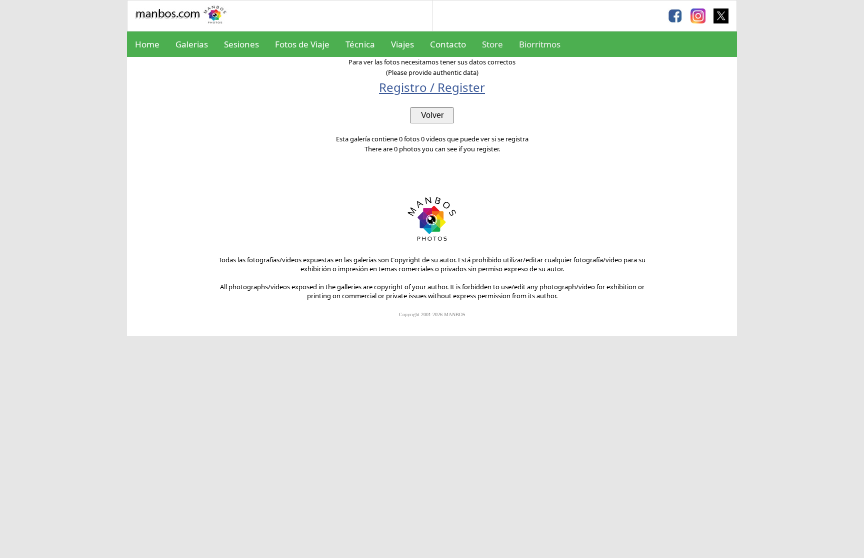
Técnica (360, 44)
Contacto (448, 44)
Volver (432, 115)
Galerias (192, 44)
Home (147, 44)
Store (492, 44)
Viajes (402, 44)
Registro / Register (432, 87)
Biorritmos (539, 44)
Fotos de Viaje (302, 44)
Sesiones (241, 44)
